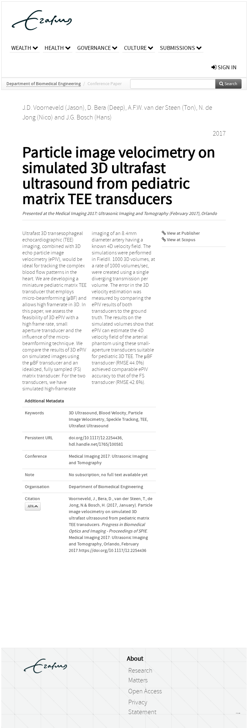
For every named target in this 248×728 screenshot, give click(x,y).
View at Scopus (180, 239)
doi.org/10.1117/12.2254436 (95, 438)
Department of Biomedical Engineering (43, 83)
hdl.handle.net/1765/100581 (96, 444)
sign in (226, 67)
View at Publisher (183, 233)
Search (230, 83)
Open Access (145, 691)
